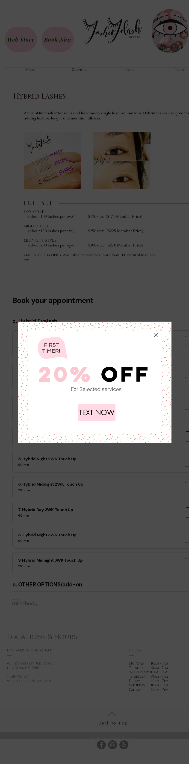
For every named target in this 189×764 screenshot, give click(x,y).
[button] (156, 334)
